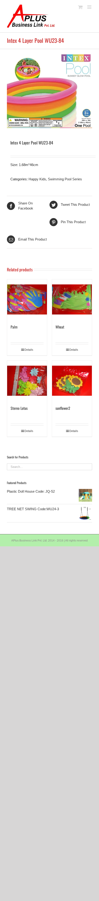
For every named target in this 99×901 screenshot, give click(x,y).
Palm (14, 327)
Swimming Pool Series (65, 179)
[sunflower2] (72, 381)
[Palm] (27, 299)
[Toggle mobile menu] (89, 7)
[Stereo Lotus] (27, 381)
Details (28, 349)
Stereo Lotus (19, 408)
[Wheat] (72, 299)
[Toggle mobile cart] (80, 7)
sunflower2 (62, 408)
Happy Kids (37, 179)
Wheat (59, 327)
